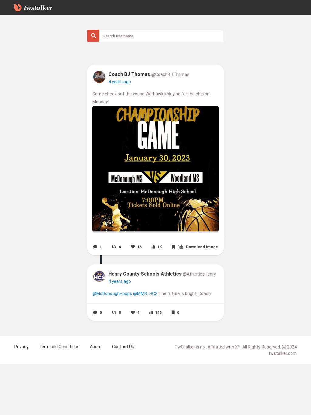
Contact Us (123, 346)
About (96, 346)
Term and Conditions (59, 346)
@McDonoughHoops (112, 293)
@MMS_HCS (145, 293)
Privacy (21, 346)
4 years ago (119, 81)
